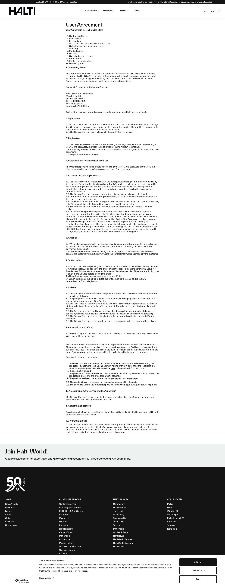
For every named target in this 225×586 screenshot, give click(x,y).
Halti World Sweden (123, 543)
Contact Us (64, 539)
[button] (5, 11)
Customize (197, 570)
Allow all (198, 562)
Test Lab (117, 525)
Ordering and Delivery (70, 508)
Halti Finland (119, 547)
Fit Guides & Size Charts (71, 511)
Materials (63, 515)
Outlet (8, 518)
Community (119, 504)
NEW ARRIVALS (92, 11)
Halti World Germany (123, 539)
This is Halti (118, 511)
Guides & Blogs (120, 532)
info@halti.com (79, 103)
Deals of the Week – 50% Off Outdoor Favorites (56, 2)
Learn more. (124, 459)
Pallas (170, 504)
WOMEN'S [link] (108, 11)
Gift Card (9, 522)
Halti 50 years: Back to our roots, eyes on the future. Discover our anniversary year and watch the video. (169, 2)
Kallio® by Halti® (175, 518)
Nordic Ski (172, 529)
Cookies (63, 554)
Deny (198, 579)
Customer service (67, 504)
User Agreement (67, 550)
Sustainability (119, 518)
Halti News (118, 536)
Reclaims (63, 525)
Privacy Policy (66, 543)
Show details (45, 578)
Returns (63, 522)
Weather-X (172, 511)
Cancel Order (65, 532)
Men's (8, 511)
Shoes (8, 515)
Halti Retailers (66, 529)
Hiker (169, 508)
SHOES (137, 11)
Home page (11, 525)
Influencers (64, 536)
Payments (64, 518)
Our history (118, 515)
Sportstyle (172, 522)
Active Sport (173, 515)
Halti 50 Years (119, 508)
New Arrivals (11, 504)
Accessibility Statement (70, 547)
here (113, 368)
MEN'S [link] (123, 11)
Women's (10, 508)
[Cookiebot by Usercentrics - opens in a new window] (22, 581)
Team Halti (118, 522)
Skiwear (171, 525)
